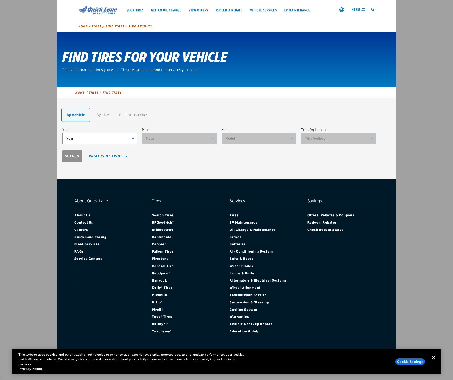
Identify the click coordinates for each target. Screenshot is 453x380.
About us (82, 215)
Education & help (245, 331)
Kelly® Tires (162, 288)
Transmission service (248, 295)
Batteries (238, 244)
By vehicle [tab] (76, 115)
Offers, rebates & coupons (330, 215)
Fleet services (87, 244)
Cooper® (159, 244)
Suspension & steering (249, 302)
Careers (81, 230)
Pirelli (157, 309)
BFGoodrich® (163, 222)
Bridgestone (162, 230)
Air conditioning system (251, 251)
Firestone (160, 259)
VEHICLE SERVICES (263, 10)
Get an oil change (166, 10)
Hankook (159, 280)
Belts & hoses (241, 259)
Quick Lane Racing (90, 237)
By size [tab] (102, 115)
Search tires (163, 215)
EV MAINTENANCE (297, 10)
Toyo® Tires (162, 317)
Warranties (239, 317)
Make (146, 129)
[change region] (341, 9)
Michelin (159, 295)
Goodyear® (161, 273)
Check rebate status (325, 230)
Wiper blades (241, 266)
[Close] (433, 361)
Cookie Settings (410, 362)
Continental (162, 237)
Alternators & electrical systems (258, 280)
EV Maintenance (244, 222)
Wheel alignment (245, 288)
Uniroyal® (160, 324)
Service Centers (88, 259)
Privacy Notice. (32, 369)
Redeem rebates (322, 222)
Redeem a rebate (229, 10)
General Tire (163, 266)
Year (66, 129)
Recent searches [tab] (133, 115)
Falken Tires (162, 251)
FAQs (79, 251)
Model (226, 129)
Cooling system (243, 309)
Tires (234, 215)
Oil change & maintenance (253, 230)
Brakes (235, 237)
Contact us (83, 222)
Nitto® (157, 302)
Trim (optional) (313, 129)
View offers (198, 10)
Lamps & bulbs (242, 273)
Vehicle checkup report (251, 324)
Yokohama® (161, 331)
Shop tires (135, 10)
